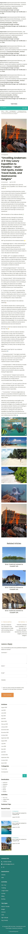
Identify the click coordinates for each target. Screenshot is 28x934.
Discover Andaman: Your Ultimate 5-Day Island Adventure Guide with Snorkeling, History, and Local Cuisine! (7, 628)
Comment (4, 652)
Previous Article (7, 622)
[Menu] (23, 108)
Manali (4, 789)
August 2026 (4, 707)
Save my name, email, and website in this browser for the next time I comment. (13, 688)
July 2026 (3, 710)
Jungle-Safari (6, 799)
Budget (3, 909)
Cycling (3, 893)
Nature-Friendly (5, 906)
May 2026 (3, 715)
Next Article (21, 622)
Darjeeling (5, 784)
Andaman (5, 782)
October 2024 (4, 754)
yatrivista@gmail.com (8, 864)
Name (3, 666)
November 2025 (4, 732)
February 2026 (4, 724)
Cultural (3, 912)
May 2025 (3, 749)
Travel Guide (4, 769)
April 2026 (3, 718)
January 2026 (4, 727)
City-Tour (5, 797)
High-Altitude (4, 917)
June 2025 (3, 746)
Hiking (2, 896)
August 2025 (4, 740)
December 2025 (5, 729)
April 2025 (3, 752)
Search (25, 775)
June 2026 (3, 713)
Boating (3, 899)
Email (3, 673)
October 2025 (4, 735)
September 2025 (5, 738)
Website (3, 680)
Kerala (4, 788)
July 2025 (3, 743)
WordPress (20, 928)
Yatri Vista (14, 104)
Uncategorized (4, 154)
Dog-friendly (4, 920)
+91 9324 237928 (7, 861)
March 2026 (4, 721)
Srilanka (4, 791)
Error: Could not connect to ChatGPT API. (19, 813)
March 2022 (4, 763)
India (2, 877)
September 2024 (5, 757)
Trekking (5, 801)
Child (2, 915)
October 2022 (4, 760)
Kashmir (5, 786)
